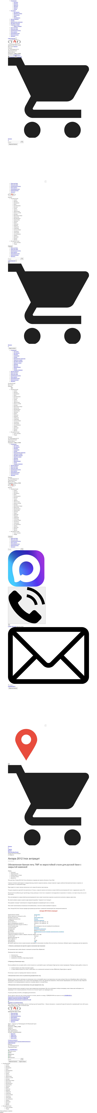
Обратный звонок (13, 144)
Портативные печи (15, 33)
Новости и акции (17, 363)
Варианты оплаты (18, 13)
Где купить (13, 10)
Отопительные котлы (16, 30)
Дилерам (16, 6)
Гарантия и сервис (15, 25)
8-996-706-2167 (11, 38)
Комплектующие (15, 34)
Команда (16, 3)
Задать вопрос (12, 348)
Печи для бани (14, 27)
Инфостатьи (14, 1036)
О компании (13, 0)
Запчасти (13, 36)
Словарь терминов (18, 370)
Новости (16, 8)
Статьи (15, 9)
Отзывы (12, 20)
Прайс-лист (13, 1035)
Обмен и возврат (18, 26)
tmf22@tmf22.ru (16, 55)
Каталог (10, 246)
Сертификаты (17, 17)
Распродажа (16, 15)
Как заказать (16, 12)
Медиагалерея (17, 367)
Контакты (16, 2)
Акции (15, 16)
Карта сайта (13, 1038)
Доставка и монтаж (15, 23)
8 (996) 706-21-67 (12, 626)
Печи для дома (14, 29)
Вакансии (16, 5)
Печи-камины (14, 32)
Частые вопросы (15, 19)
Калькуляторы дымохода (16, 22)
